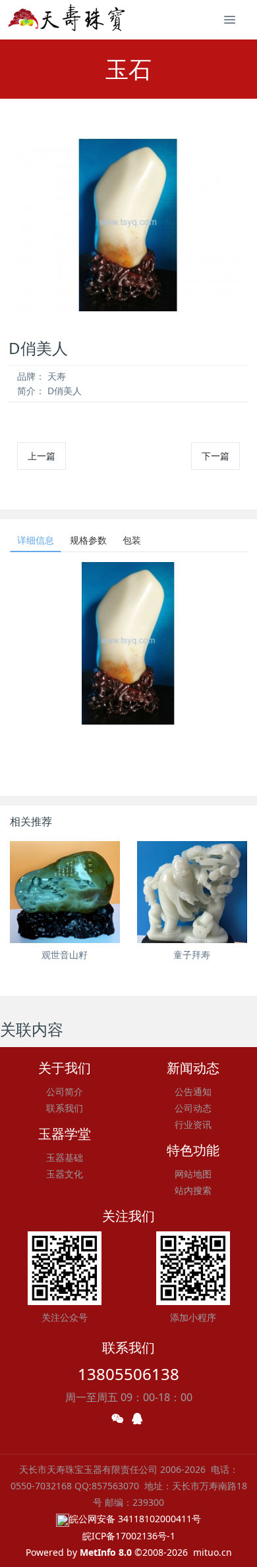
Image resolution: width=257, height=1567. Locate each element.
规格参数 (88, 540)
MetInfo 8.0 (106, 1552)
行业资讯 (193, 1124)
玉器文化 (64, 1174)
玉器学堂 (64, 1134)
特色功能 (193, 1150)
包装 (132, 540)
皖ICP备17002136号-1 (128, 1535)
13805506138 (128, 1374)
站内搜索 (193, 1190)
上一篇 (41, 456)
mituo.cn (212, 1552)
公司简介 (64, 1091)
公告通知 (193, 1091)
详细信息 (35, 540)
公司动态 (193, 1108)
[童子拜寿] (192, 892)
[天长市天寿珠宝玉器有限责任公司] (68, 19)
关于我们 (64, 1068)
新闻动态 (193, 1068)
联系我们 (64, 1108)
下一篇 (215, 456)
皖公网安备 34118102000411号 (135, 1518)
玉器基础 (64, 1157)
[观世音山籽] (65, 892)
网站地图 (193, 1174)
